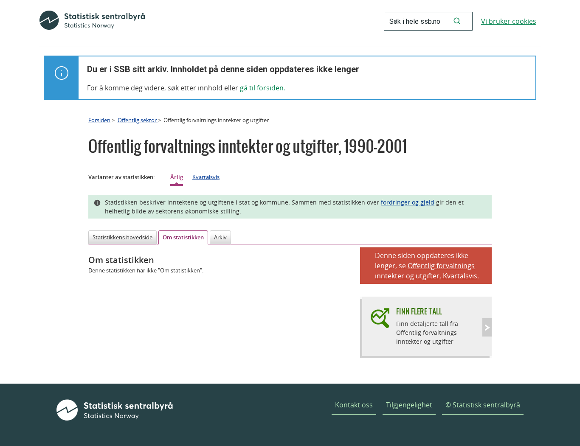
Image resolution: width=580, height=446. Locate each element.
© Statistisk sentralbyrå (482, 405)
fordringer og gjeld (407, 202)
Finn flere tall (419, 311)
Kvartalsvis (206, 177)
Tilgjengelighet (409, 405)
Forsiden (99, 120)
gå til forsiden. (262, 88)
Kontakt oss (354, 405)
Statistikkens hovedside (122, 237)
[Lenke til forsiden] (92, 21)
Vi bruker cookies (508, 21)
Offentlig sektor (138, 120)
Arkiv (220, 237)
